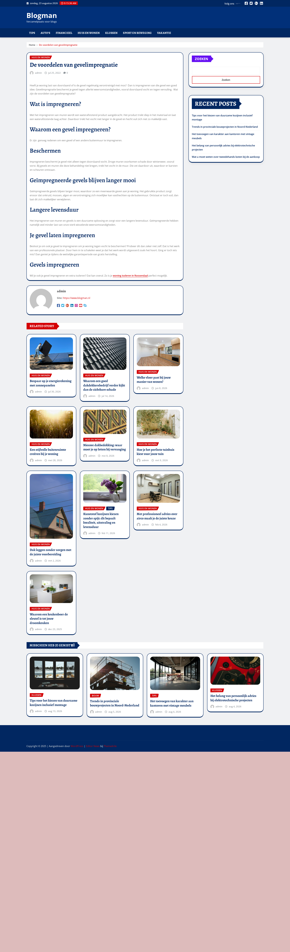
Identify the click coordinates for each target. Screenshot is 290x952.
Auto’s (45, 33)
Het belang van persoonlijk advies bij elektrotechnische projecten (233, 698)
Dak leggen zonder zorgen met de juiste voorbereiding (50, 552)
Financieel (64, 33)
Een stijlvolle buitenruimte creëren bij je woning (48, 451)
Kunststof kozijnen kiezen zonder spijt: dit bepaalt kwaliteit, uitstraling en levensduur (101, 520)
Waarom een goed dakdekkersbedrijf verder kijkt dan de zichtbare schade (104, 385)
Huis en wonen (89, 33)
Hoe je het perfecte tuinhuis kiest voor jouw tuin (155, 451)
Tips (32, 33)
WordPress (77, 746)
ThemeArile (110, 746)
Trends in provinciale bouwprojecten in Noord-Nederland (225, 126)
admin (38, 72)
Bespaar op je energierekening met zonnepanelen (50, 383)
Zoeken (201, 58)
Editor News (93, 746)
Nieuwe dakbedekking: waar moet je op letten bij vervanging (104, 447)
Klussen (111, 33)
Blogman (41, 15)
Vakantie (164, 33)
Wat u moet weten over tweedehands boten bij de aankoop (226, 156)
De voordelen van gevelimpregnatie (58, 44)
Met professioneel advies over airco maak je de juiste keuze (157, 516)
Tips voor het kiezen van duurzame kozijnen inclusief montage (53, 702)
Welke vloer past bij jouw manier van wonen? (154, 379)
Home (32, 44)
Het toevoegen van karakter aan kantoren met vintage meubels (171, 703)
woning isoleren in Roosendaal (130, 275)
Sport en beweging (137, 33)
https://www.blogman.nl (76, 298)
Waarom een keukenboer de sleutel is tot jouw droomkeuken (49, 618)
